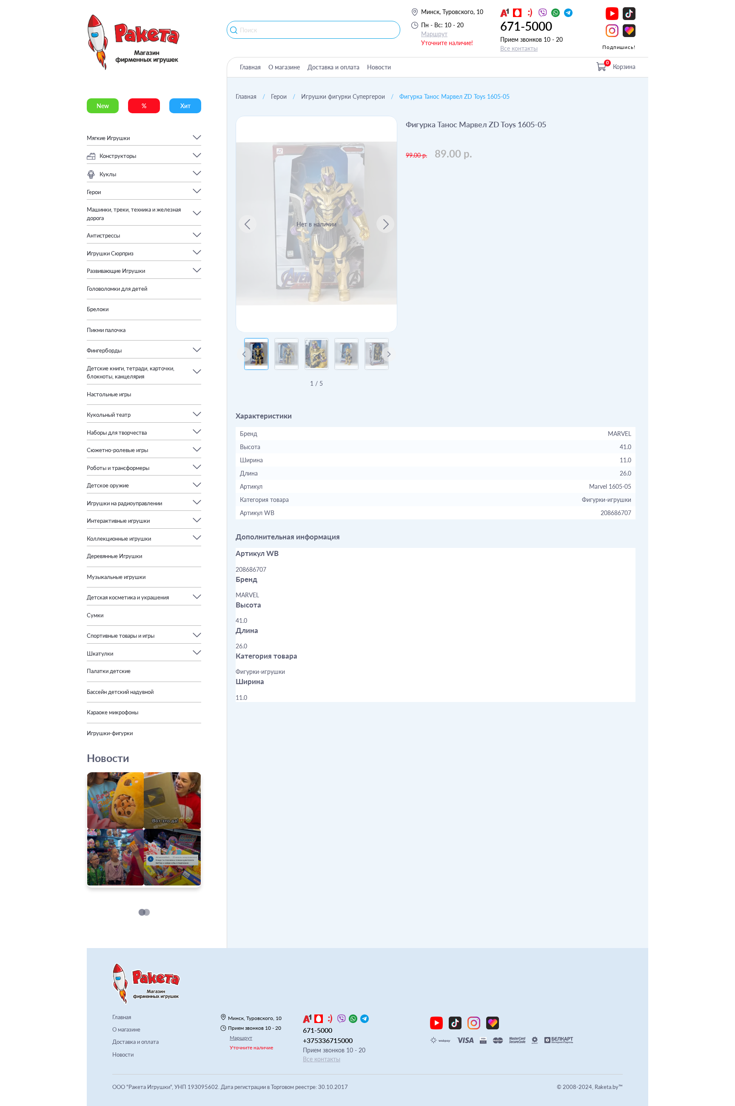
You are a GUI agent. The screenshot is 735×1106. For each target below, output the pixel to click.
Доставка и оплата (333, 67)
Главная (250, 67)
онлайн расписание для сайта (130, 882)
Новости (379, 67)
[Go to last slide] (247, 224)
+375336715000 (328, 1040)
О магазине (284, 67)
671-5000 (526, 26)
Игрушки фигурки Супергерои (343, 96)
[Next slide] (385, 224)
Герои (279, 96)
